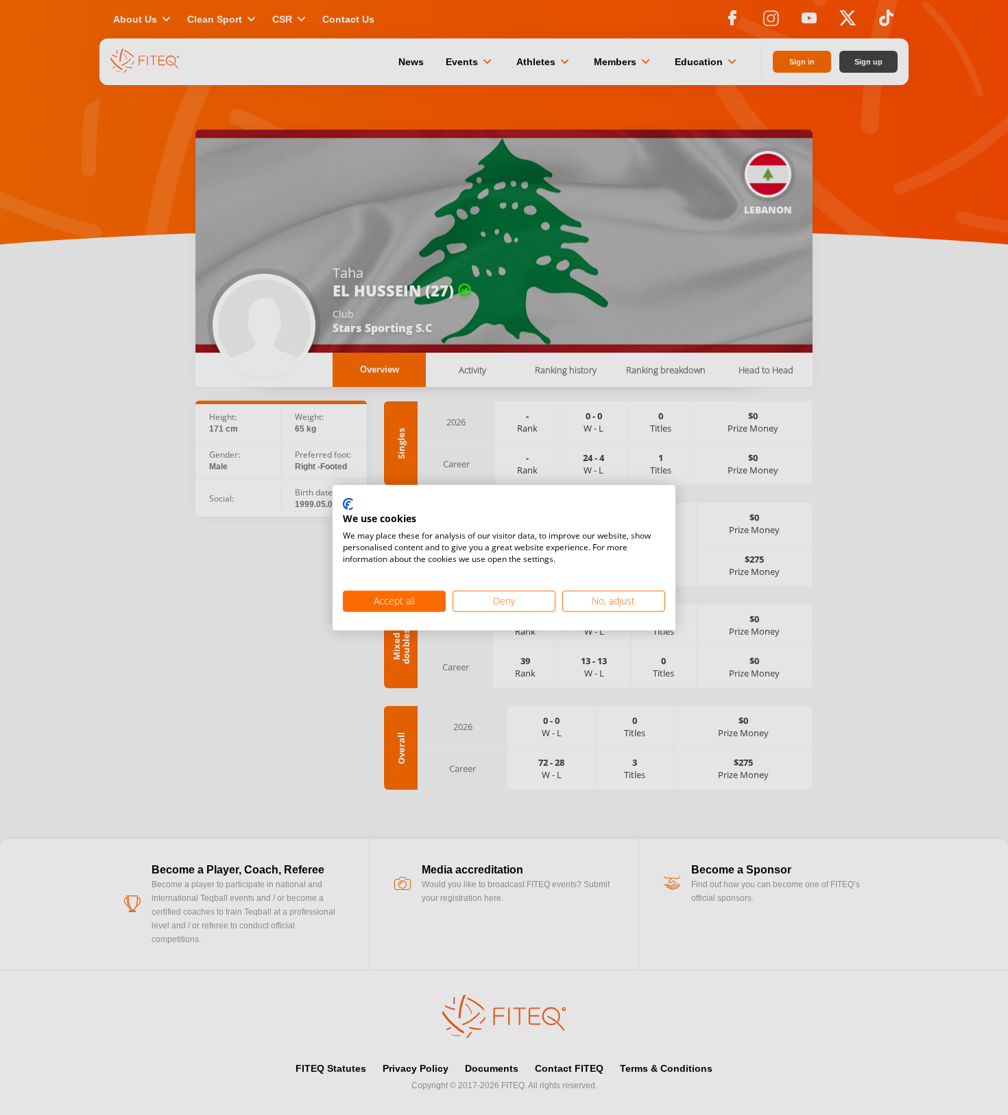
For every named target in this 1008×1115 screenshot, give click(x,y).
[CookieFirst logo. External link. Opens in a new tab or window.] (348, 504)
